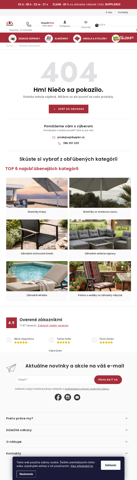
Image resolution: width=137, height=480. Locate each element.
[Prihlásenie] (64, 24)
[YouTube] (77, 397)
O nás (109, 12)
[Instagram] (67, 397)
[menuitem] (24, 39)
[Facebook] (58, 397)
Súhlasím (110, 465)
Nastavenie (26, 474)
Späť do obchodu (71, 109)
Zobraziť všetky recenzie (53, 325)
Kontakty (123, 12)
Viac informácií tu (82, 466)
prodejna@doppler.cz (71, 137)
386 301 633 (29, 24)
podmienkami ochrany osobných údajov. (87, 389)
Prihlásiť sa (108, 379)
